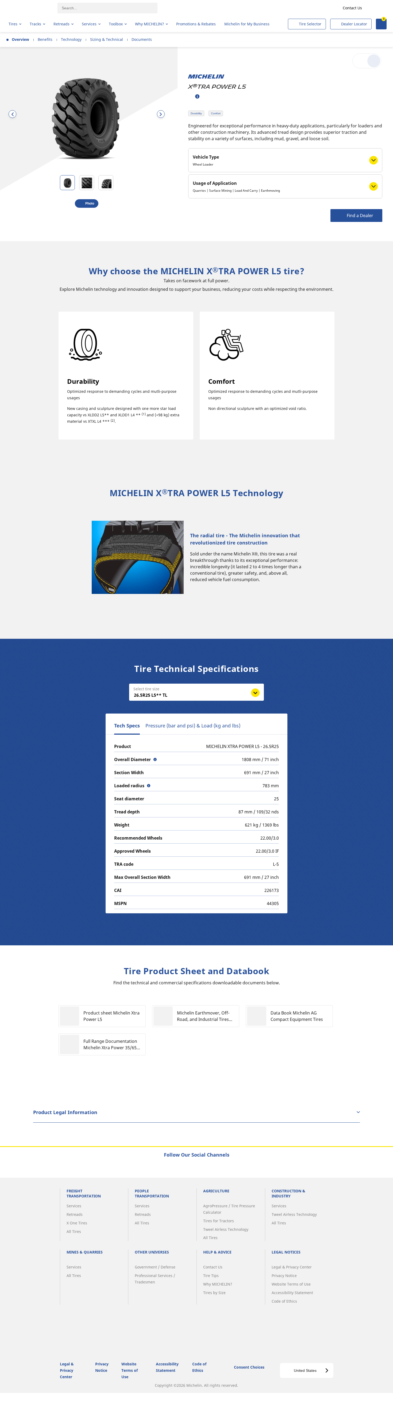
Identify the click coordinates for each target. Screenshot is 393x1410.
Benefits (45, 39)
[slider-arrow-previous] (12, 114)
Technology (71, 39)
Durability (196, 113)
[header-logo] (30, 8)
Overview (20, 39)
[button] (197, 96)
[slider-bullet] (67, 182)
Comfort (216, 113)
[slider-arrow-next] (161, 114)
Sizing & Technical (106, 39)
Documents (142, 39)
